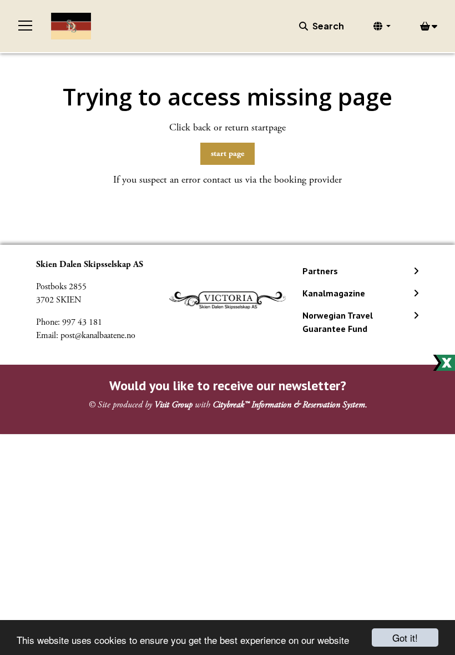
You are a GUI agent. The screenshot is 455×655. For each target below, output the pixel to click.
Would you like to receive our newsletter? (227, 385)
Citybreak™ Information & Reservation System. (290, 405)
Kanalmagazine (333, 293)
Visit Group (173, 405)
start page (227, 153)
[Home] (71, 26)
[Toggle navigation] (25, 26)
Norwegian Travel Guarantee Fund (337, 322)
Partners (320, 270)
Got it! (405, 637)
